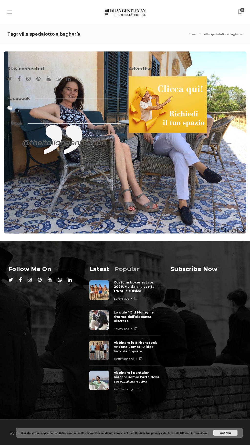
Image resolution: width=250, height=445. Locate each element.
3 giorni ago (121, 298)
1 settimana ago (124, 359)
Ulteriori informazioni (194, 433)
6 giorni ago (121, 329)
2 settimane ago (124, 389)
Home (192, 34)
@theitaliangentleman (64, 142)
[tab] (99, 269)
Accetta (225, 433)
